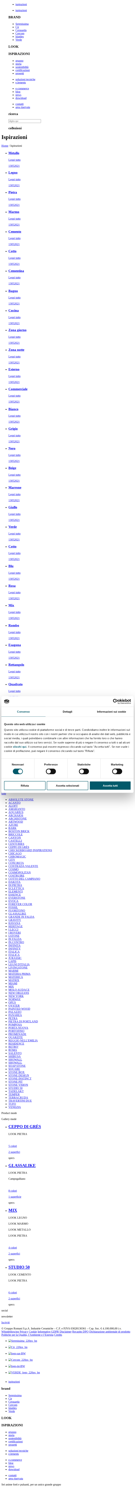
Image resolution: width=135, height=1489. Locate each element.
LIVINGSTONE (18, 967)
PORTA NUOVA (18, 1027)
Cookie (33, 1331)
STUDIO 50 (15, 1088)
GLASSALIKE (17, 913)
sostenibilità (21, 67)
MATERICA (15, 977)
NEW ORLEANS (18, 992)
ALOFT (13, 805)
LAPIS (12, 961)
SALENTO (15, 1053)
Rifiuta (25, 785)
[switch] (51, 771)
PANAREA (15, 1015)
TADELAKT (16, 1091)
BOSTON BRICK (19, 831)
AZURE (13, 824)
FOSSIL (13, 907)
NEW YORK (16, 996)
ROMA (12, 1049)
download (21, 98)
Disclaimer (66, 1331)
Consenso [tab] (23, 711)
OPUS (12, 1002)
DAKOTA (14, 881)
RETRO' (13, 1046)
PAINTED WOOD (19, 1008)
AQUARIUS (15, 812)
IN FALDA (15, 939)
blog (17, 91)
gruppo (19, 60)
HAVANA (14, 923)
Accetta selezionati (67, 785)
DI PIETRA (15, 885)
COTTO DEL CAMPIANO (24, 878)
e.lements (20, 82)
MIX (11, 986)
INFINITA (14, 945)
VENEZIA (14, 1107)
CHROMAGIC (17, 856)
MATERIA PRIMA (19, 973)
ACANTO (14, 802)
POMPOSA (15, 1024)
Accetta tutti (110, 785)
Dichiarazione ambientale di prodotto (109, 1331)
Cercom (19, 33)
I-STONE (14, 935)
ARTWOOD (15, 821)
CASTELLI (15, 840)
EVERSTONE (16, 897)
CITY (11, 859)
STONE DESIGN (18, 1075)
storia (18, 63)
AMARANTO (16, 809)
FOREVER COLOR (20, 904)
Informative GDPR (48, 1331)
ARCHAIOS (15, 815)
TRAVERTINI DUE (20, 1100)
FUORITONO (16, 910)
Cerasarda (21, 30)
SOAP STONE (17, 1065)
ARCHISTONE (17, 818)
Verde (18, 39)
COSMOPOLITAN (19, 872)
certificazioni (22, 70)
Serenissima (22, 23)
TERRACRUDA (18, 1097)
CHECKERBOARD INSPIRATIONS (30, 850)
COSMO (13, 869)
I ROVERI (14, 932)
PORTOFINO (16, 1030)
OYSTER (14, 1005)
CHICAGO (15, 853)
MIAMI (12, 983)
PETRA (13, 1018)
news (18, 94)
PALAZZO (14, 1011)
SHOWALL (15, 1059)
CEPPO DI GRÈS (18, 847)
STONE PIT (15, 1081)
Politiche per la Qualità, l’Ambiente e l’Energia (27, 1334)
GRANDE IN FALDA (21, 916)
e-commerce (22, 88)
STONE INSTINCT (19, 1078)
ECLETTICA (16, 888)
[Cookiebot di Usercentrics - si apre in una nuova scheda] (115, 701)
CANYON (14, 837)
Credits (58, 1334)
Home (4, 145)
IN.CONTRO (16, 942)
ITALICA (14, 951)
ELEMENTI (15, 891)
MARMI (13, 970)
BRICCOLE (15, 834)
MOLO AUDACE (19, 989)
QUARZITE (15, 1037)
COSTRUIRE (16, 875)
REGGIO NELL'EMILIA (23, 1040)
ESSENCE (14, 894)
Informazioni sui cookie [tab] (111, 711)
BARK (12, 828)
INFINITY (14, 948)
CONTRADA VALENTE (23, 866)
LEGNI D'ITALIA (19, 964)
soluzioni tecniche (25, 79)
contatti (19, 104)
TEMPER (14, 1094)
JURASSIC (15, 958)
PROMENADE (17, 1034)
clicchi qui (20, 746)
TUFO (12, 1103)
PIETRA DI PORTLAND (23, 1021)
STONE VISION (18, 1084)
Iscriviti (5, 1322)
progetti (19, 73)
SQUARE (14, 1069)
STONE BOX (16, 1072)
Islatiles (19, 36)
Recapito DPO (80, 1331)
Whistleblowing (10, 1331)
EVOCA (13, 900)
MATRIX (13, 980)
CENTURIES (16, 843)
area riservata (22, 107)
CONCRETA (16, 862)
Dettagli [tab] (67, 711)
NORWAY (14, 999)
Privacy (24, 1331)
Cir (17, 27)
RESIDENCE (16, 1043)
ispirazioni (21, 4)
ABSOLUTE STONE (21, 799)
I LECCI (13, 929)
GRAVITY (14, 920)
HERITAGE (15, 926)
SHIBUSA (14, 1056)
